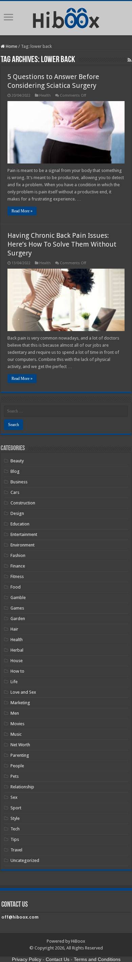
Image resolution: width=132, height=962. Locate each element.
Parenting (19, 755)
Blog (15, 471)
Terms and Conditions (97, 959)
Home (11, 46)
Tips (14, 839)
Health (45, 95)
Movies (17, 723)
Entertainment (23, 534)
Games (17, 608)
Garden (17, 618)
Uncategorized (24, 860)
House (16, 660)
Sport (15, 807)
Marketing (20, 702)
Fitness (17, 576)
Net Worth (20, 744)
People (17, 765)
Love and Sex (23, 692)
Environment (22, 544)
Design (17, 513)
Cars (14, 492)
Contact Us (57, 959)
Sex (14, 797)
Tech (15, 828)
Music (16, 734)
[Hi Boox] (66, 17)
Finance (17, 566)
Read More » (22, 211)
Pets (14, 776)
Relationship (22, 786)
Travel (16, 849)
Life (14, 681)
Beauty (17, 460)
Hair (14, 629)
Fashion (17, 555)
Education (19, 523)
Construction (22, 502)
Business (18, 481)
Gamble (18, 597)
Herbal (16, 650)
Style (15, 818)
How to (17, 671)
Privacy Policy (26, 959)
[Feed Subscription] (129, 60)
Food (15, 587)
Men (14, 713)
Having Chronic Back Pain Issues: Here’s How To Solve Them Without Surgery (61, 244)
